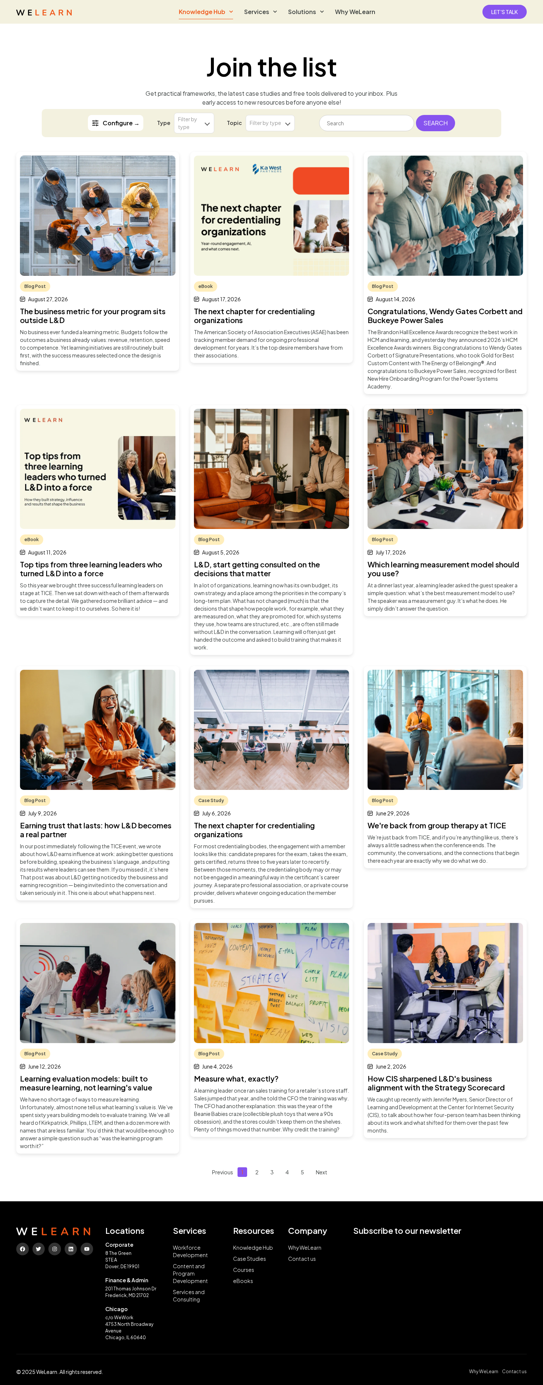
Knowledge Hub (202, 12)
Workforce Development (190, 1251)
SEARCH (435, 123)
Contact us (302, 1258)
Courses (243, 1269)
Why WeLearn (355, 12)
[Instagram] (54, 1249)
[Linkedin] (71, 1249)
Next (321, 1172)
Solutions (302, 12)
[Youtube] (87, 1249)
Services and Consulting (189, 1296)
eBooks (243, 1280)
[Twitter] (39, 1249)
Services (256, 12)
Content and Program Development (190, 1273)
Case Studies (249, 1258)
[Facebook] (22, 1249)
